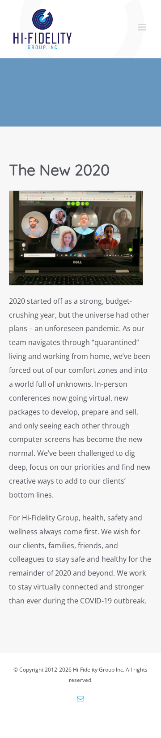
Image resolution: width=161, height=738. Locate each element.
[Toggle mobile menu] (143, 27)
